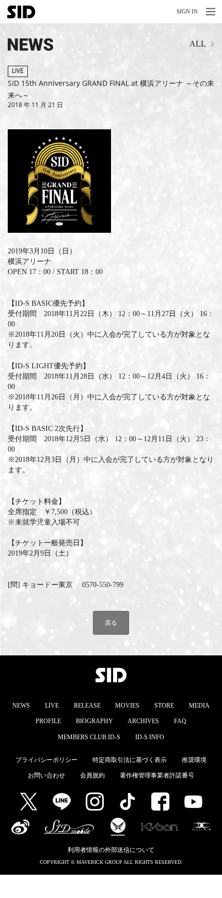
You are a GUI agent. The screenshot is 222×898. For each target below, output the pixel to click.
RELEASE (87, 705)
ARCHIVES (143, 721)
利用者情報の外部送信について (111, 850)
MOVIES (127, 705)
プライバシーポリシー (46, 760)
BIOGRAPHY (94, 721)
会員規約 (92, 775)
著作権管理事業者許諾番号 (157, 775)
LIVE (52, 705)
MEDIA (199, 705)
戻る (111, 622)
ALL (197, 43)
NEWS (21, 705)
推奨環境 (194, 760)
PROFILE (48, 721)
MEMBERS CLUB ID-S (89, 737)
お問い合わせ (46, 775)
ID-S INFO (149, 737)
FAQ (180, 721)
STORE (164, 705)
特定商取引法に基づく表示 (129, 760)
